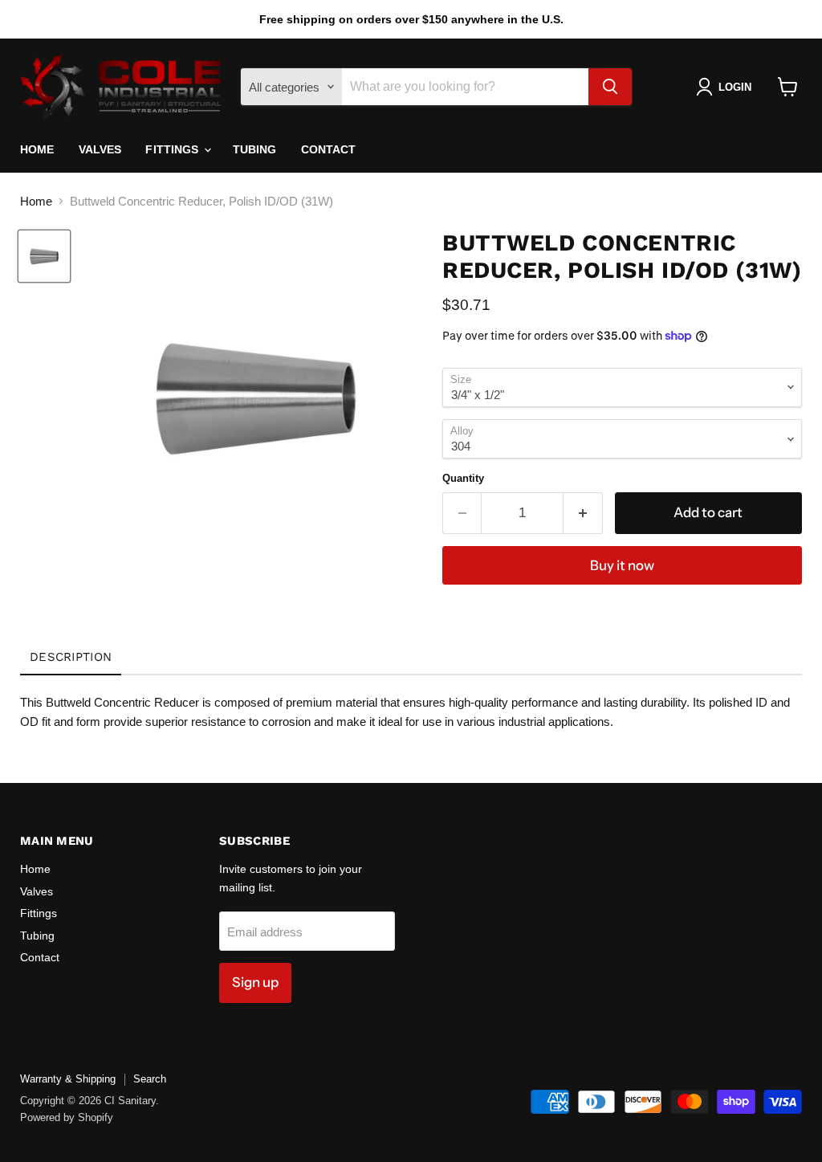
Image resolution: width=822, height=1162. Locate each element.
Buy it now (622, 565)
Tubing (255, 149)
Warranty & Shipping (68, 1079)
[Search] (610, 86)
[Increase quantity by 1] (583, 512)
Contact (328, 149)
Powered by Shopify (66, 1117)
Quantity (463, 478)
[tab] (70, 658)
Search (149, 1079)
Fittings (173, 149)
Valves (100, 149)
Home (37, 149)
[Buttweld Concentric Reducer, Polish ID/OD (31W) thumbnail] (44, 256)
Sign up (255, 982)
